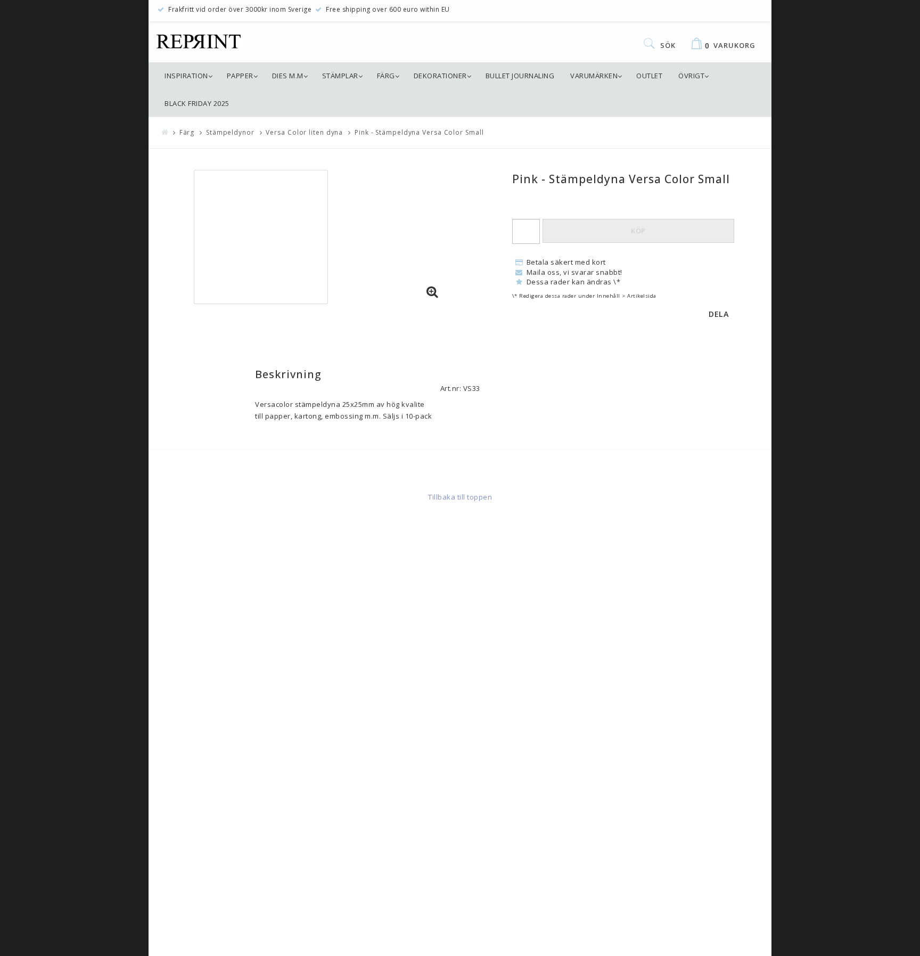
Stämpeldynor (230, 132)
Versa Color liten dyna (304, 132)
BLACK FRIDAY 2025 (197, 103)
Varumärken (594, 75)
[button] (432, 292)
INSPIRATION (186, 75)
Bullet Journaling (520, 75)
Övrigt (691, 75)
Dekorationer (440, 75)
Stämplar (340, 75)
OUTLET (649, 75)
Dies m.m (287, 75)
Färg (386, 75)
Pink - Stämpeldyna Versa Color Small (419, 132)
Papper (240, 75)
